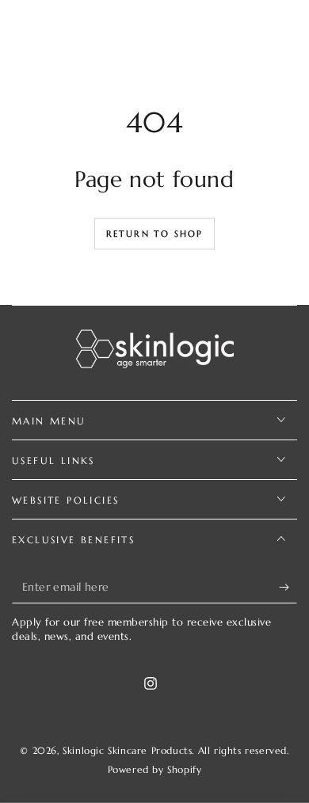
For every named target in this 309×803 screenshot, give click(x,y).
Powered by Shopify (155, 769)
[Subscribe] (288, 587)
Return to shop (155, 233)
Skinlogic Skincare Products (127, 750)
